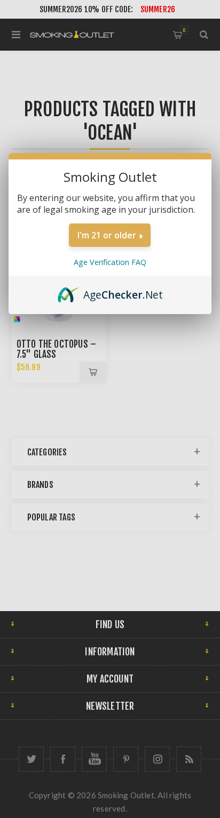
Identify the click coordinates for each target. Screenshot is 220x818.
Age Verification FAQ (110, 262)
